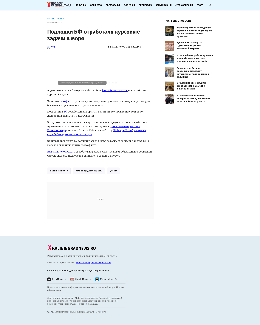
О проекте (101, 312)
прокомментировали (124, 126)
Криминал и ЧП (164, 5)
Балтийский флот (59, 171)
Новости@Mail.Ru (108, 279)
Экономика (145, 5)
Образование (113, 5)
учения (113, 171)
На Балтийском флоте (61, 151)
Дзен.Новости (59, 279)
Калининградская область (89, 171)
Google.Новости (83, 279)
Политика (81, 5)
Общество (96, 5)
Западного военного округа (74, 134)
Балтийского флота (114, 90)
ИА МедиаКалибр (124, 130)
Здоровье (129, 5)
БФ (65, 111)
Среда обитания (184, 5)
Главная (50, 18)
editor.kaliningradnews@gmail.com (93, 262)
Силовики (60, 18)
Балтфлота (66, 101)
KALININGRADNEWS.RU (74, 248)
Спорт (200, 5)
